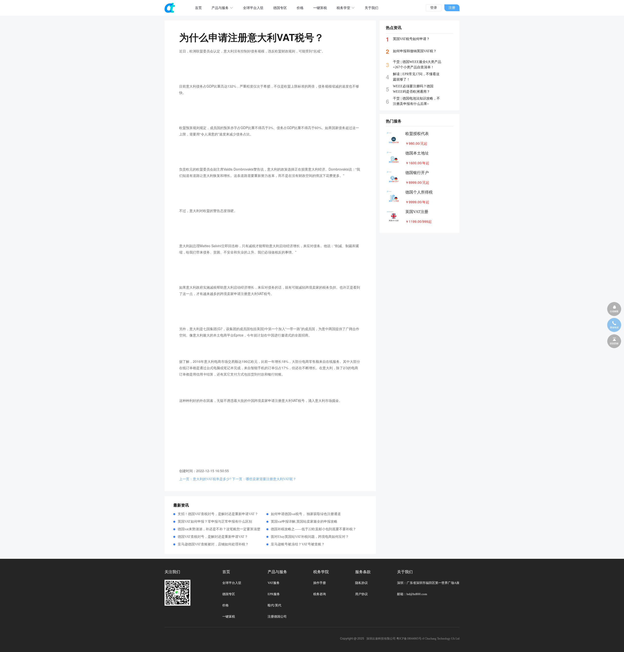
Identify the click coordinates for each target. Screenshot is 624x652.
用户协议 (361, 594)
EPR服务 (274, 594)
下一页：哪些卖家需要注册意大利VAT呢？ (264, 479)
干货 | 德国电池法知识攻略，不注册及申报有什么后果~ (416, 101)
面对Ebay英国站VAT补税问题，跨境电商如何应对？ (310, 537)
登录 (433, 8)
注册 (451, 8)
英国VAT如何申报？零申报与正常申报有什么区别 (215, 521)
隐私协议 (361, 583)
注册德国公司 (277, 616)
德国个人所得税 (419, 192)
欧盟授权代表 (417, 134)
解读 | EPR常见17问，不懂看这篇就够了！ (416, 76)
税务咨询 (319, 594)
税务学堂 (343, 8)
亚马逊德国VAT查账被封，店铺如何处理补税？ (213, 544)
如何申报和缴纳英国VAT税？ (415, 51)
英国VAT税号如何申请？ (411, 39)
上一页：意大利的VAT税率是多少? (205, 479)
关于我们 (371, 8)
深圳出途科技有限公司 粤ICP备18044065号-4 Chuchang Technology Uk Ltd (412, 638)
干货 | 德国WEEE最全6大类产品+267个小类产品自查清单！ (417, 64)
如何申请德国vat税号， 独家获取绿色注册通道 (306, 514)
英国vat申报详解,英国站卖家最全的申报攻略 (304, 521)
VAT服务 (274, 583)
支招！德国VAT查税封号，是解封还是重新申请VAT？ (218, 514)
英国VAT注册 (416, 212)
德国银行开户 (417, 173)
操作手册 (319, 583)
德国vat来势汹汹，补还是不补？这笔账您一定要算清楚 (219, 529)
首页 (198, 8)
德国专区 (280, 8)
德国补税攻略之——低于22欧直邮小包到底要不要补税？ (313, 529)
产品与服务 (220, 8)
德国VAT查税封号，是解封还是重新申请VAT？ (213, 537)
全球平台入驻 (253, 8)
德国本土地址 (417, 153)
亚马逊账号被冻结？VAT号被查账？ (298, 544)
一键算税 (320, 8)
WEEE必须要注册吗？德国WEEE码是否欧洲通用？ (413, 88)
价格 (300, 8)
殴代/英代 (274, 605)
